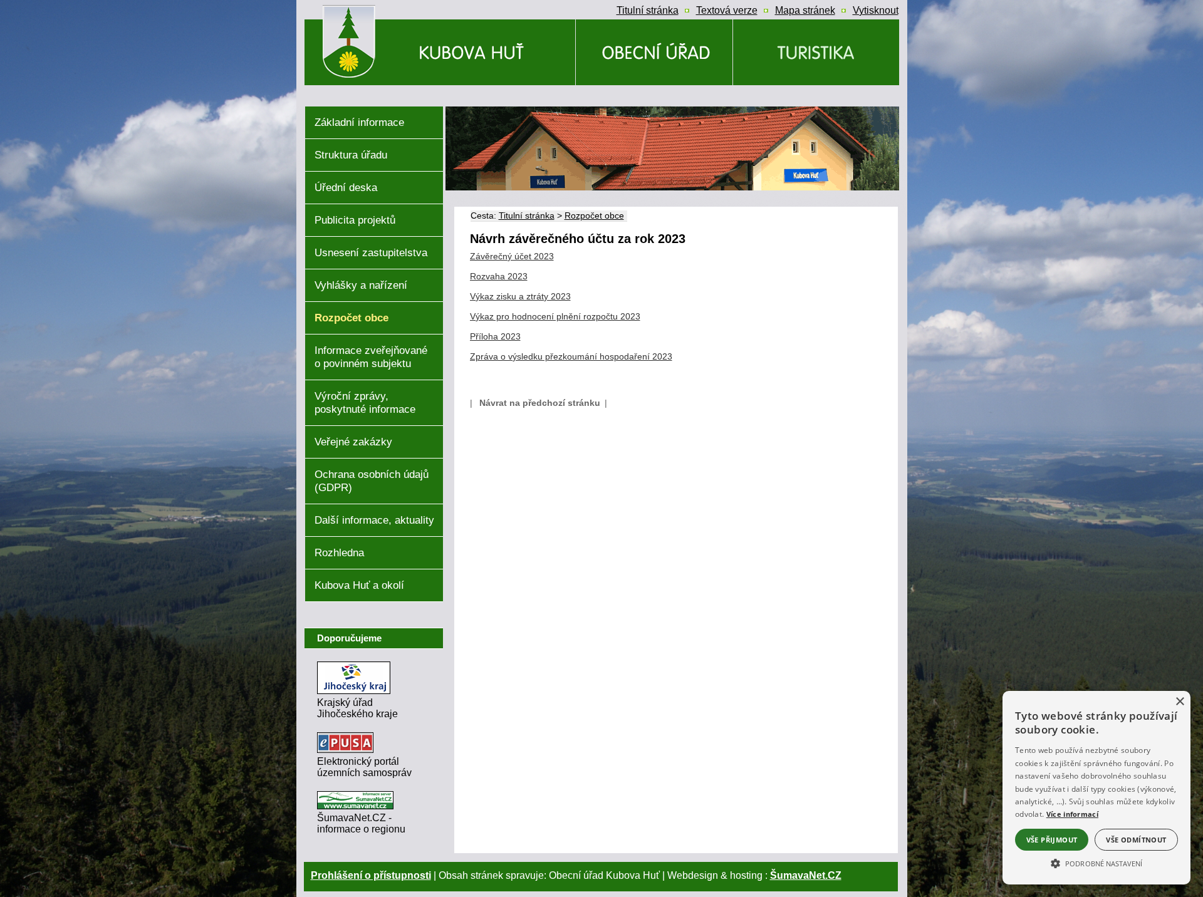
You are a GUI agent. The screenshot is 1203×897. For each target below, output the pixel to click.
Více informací (1072, 814)
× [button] (1179, 702)
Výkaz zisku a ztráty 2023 (520, 296)
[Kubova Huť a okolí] (816, 52)
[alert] (1096, 787)
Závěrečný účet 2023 (512, 256)
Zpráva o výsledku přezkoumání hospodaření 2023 (571, 356)
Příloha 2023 (495, 336)
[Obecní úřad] (654, 52)
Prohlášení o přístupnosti (371, 875)
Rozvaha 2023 (499, 276)
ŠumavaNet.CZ (805, 875)
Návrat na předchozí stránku (539, 403)
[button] (1096, 862)
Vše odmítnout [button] (1136, 839)
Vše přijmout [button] (1052, 839)
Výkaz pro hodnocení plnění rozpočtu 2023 (555, 316)
